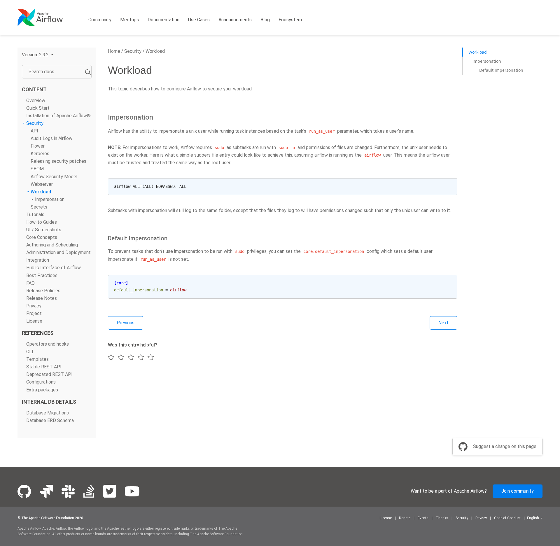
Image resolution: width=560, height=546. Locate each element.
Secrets (39, 207)
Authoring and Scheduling (52, 245)
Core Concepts (41, 237)
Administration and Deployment (58, 253)
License (34, 321)
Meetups (129, 19)
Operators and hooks (47, 344)
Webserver (42, 184)
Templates (37, 359)
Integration (37, 260)
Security (34, 123)
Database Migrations (47, 413)
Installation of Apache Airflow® (58, 115)
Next (443, 323)
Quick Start (38, 108)
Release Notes (41, 298)
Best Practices (41, 275)
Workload (41, 192)
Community (99, 19)
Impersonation (49, 199)
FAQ (30, 283)
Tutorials (35, 214)
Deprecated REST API (49, 374)
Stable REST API (44, 367)
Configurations (41, 382)
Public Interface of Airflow (53, 268)
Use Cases (199, 19)
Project (34, 313)
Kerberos (40, 154)
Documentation (163, 19)
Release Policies (43, 290)
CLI (29, 351)
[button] (37, 54)
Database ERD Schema (50, 420)
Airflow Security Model (54, 176)
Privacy (33, 306)
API (34, 131)
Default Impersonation (501, 70)
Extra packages (42, 390)
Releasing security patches (58, 161)
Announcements (235, 19)
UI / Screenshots (43, 229)
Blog (265, 19)
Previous (125, 323)
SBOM (37, 169)
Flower (38, 146)
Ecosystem (290, 19)
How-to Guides (41, 222)
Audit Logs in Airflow (51, 138)
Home (114, 51)
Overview (35, 100)
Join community (517, 491)
